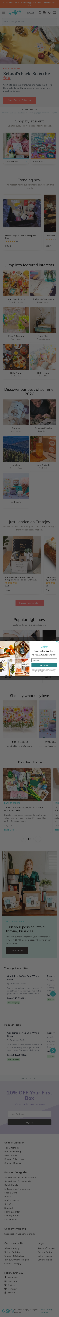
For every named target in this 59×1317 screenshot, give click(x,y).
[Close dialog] (57, 642)
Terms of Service (35, 671)
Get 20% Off (44, 665)
